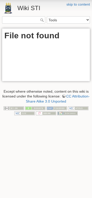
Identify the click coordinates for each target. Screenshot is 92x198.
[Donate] (35, 108)
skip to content (78, 4)
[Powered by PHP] (57, 108)
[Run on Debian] (46, 113)
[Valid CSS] (24, 113)
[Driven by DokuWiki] (67, 113)
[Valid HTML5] (78, 108)
